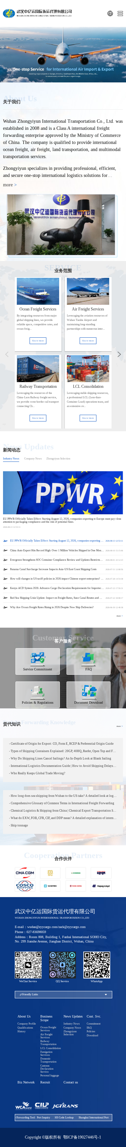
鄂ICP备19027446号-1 (82, 1137)
